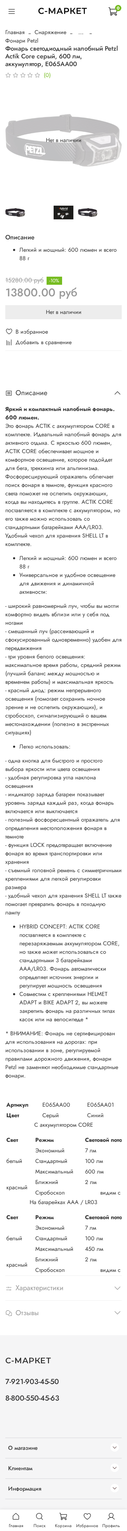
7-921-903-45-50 (32, 1381)
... (81, 32)
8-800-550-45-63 (32, 1398)
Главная (15, 32)
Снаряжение (50, 32)
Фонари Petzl (21, 41)
